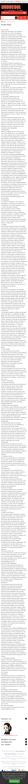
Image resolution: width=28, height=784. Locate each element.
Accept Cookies (14, 781)
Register (12, 1)
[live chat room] (7, 728)
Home (4, 21)
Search (16, 17)
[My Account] (21, 18)
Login (8, 1)
